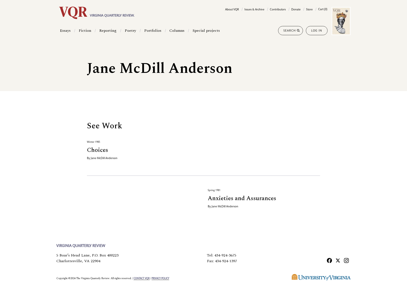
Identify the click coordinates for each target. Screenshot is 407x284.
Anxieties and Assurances (242, 198)
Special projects (206, 30)
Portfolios (152, 30)
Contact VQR (142, 278)
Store (309, 9)
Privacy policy (160, 278)
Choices (97, 150)
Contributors (278, 9)
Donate (296, 9)
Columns (176, 30)
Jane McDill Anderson (104, 158)
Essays (65, 30)
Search (289, 30)
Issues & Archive (254, 9)
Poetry (130, 30)
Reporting (108, 30)
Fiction (85, 30)
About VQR (232, 9)
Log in (316, 30)
